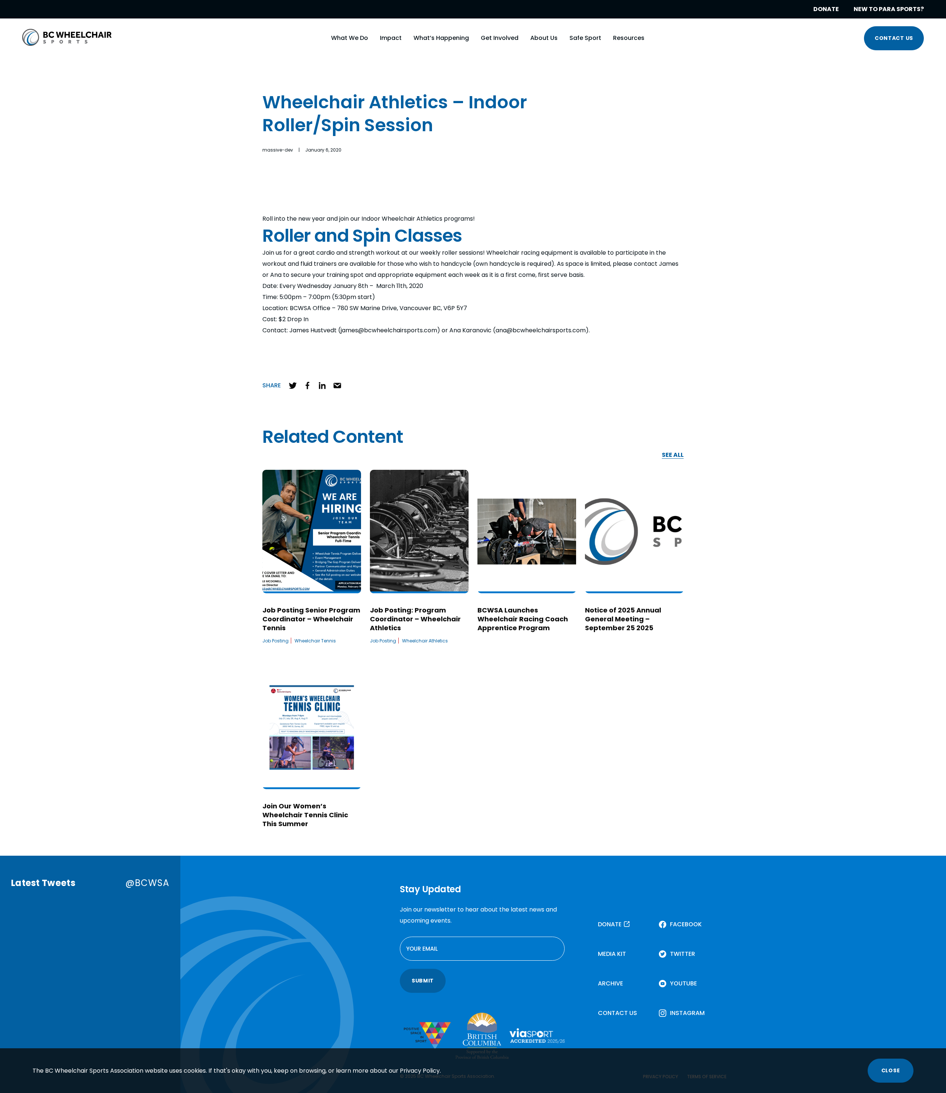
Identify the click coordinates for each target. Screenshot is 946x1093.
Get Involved (499, 38)
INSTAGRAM (687, 1013)
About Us (544, 38)
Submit (423, 980)
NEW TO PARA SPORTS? (889, 9)
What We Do (349, 38)
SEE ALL (673, 455)
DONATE (826, 9)
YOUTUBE (683, 983)
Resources (628, 38)
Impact (391, 38)
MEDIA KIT (612, 954)
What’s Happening (441, 38)
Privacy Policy (420, 1070)
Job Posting (275, 641)
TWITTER (682, 954)
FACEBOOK (686, 924)
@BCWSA (147, 883)
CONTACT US (894, 38)
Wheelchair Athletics (425, 641)
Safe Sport (585, 38)
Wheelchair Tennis (315, 641)
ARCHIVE (610, 983)
